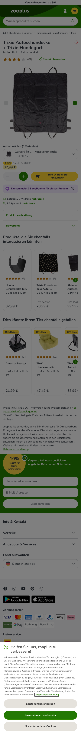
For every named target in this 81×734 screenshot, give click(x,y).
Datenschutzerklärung (47, 694)
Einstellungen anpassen (40, 704)
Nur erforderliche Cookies (40, 726)
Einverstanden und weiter (40, 715)
